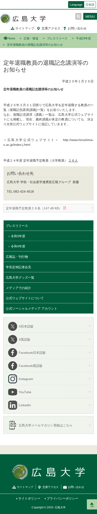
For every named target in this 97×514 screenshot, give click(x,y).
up (92, 506)
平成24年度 (83, 38)
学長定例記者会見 (18, 267)
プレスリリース (57, 38)
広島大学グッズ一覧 (20, 277)
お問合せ (77, 28)
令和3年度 (18, 236)
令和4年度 (18, 246)
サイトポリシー (29, 498)
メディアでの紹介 (18, 288)
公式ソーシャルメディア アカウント (31, 308)
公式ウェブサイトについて (25, 298)
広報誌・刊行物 (17, 256)
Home (11, 38)
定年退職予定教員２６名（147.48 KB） (34, 208)
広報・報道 (31, 38)
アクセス (51, 28)
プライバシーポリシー (62, 498)
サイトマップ (24, 28)
